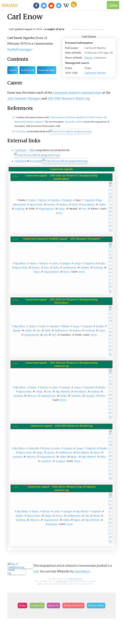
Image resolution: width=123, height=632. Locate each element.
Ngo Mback (82, 511)
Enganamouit (46, 208)
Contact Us (37, 605)
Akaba (102, 204)
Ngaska (17, 330)
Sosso (66, 271)
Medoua (63, 204)
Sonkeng (19, 208)
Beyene (51, 204)
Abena (96, 452)
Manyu (88, 57)
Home (22, 605)
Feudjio (101, 263)
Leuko (54, 263)
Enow (59, 213)
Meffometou (69, 267)
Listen (113, 5)
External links (47, 70)
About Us (53, 605)
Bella (75, 204)
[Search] (74, 5)
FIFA (32, 150)
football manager (19, 49)
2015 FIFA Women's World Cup (69, 98)
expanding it (82, 571)
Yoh (84, 208)
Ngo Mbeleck (63, 391)
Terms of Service (73, 605)
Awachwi (76, 395)
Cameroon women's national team (77, 92)
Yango (61, 208)
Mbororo (32, 395)
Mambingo (51, 524)
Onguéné (89, 200)
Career (12, 70)
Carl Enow (21, 131)
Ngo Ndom (20, 263)
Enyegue (90, 395)
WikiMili (10, 5)
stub (36, 571)
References (27, 70)
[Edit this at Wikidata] (70, 131)
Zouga (77, 263)
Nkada (65, 326)
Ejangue (67, 200)
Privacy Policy (96, 605)
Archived (79, 121)
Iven (46, 267)
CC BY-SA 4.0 (61, 581)
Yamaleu (55, 200)
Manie (32, 200)
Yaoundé (69, 121)
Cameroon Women (95, 72)
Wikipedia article (76, 578)
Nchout (43, 200)
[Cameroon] (110, 229)
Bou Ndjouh (88, 204)
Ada (45, 334)
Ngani (73, 456)
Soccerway (36, 160)
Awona (50, 452)
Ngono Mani (36, 204)
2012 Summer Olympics (24, 98)
